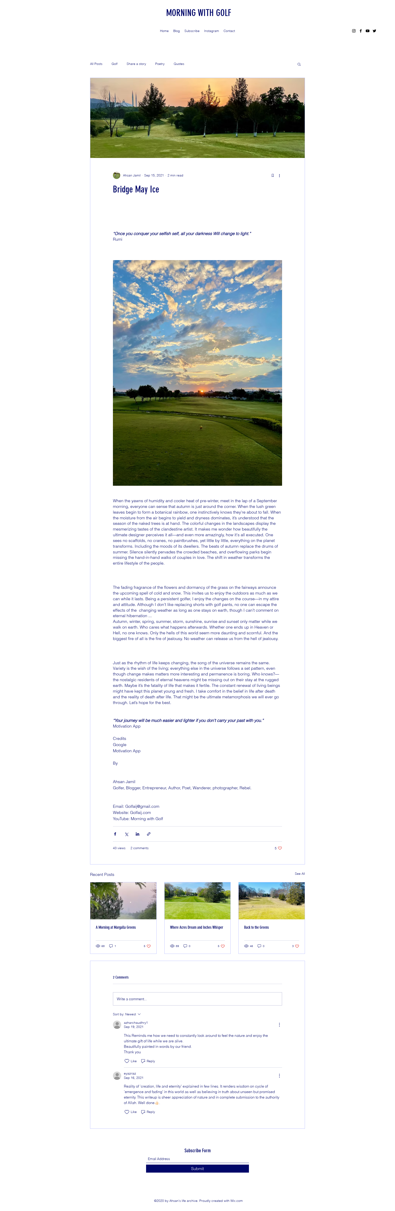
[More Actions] (279, 1024)
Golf (114, 64)
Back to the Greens (256, 927)
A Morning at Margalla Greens (116, 927)
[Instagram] (354, 31)
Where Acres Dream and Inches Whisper (196, 927)
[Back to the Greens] (272, 900)
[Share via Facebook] (115, 834)
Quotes (179, 64)
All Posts (96, 64)
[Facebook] (360, 31)
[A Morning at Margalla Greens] (123, 900)
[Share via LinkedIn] (137, 834)
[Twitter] (374, 31)
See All (300, 874)
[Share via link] (149, 834)
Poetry (160, 64)
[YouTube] (367, 31)
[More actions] (279, 175)
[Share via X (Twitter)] (126, 834)
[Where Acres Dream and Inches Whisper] (198, 900)
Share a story (136, 64)
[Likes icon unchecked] (127, 1061)
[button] (299, 64)
